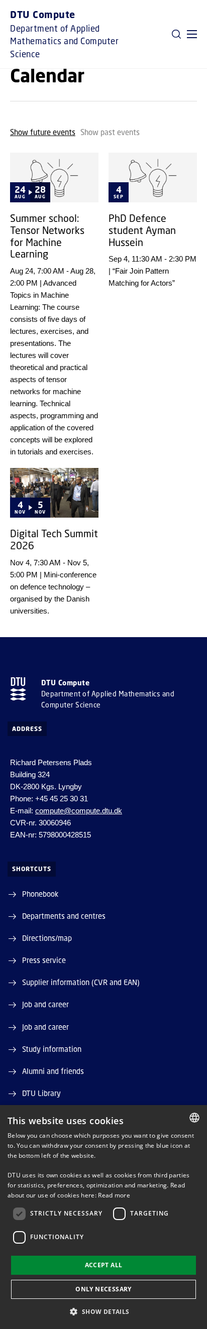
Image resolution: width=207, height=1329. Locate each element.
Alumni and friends (53, 1070)
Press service (44, 959)
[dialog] (103, 1217)
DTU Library (41, 1093)
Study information (51, 1048)
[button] (192, 34)
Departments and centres (64, 915)
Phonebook (40, 893)
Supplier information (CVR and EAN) (81, 982)
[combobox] (194, 1118)
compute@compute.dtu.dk (78, 810)
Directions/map (47, 937)
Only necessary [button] (103, 1289)
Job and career (45, 1004)
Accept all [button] (104, 1265)
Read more (114, 1195)
